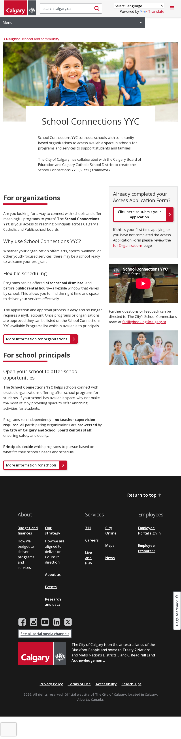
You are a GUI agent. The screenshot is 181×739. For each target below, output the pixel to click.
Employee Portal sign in (149, 530)
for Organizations (128, 245)
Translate (156, 11)
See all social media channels (45, 633)
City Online (111, 530)
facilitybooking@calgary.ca (144, 321)
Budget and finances (28, 530)
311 (88, 527)
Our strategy (52, 530)
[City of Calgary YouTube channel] (45, 622)
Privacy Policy (51, 684)
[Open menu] (172, 9)
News (110, 557)
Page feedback (177, 612)
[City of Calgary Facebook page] (22, 622)
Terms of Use (79, 684)
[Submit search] (97, 9)
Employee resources (146, 548)
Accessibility (106, 684)
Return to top (141, 495)
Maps (109, 545)
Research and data (53, 602)
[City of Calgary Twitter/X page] (68, 622)
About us (53, 574)
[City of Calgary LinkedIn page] (56, 622)
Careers (92, 540)
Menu (7, 22)
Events (51, 586)
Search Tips (131, 684)
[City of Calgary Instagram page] (33, 622)
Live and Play (88, 558)
